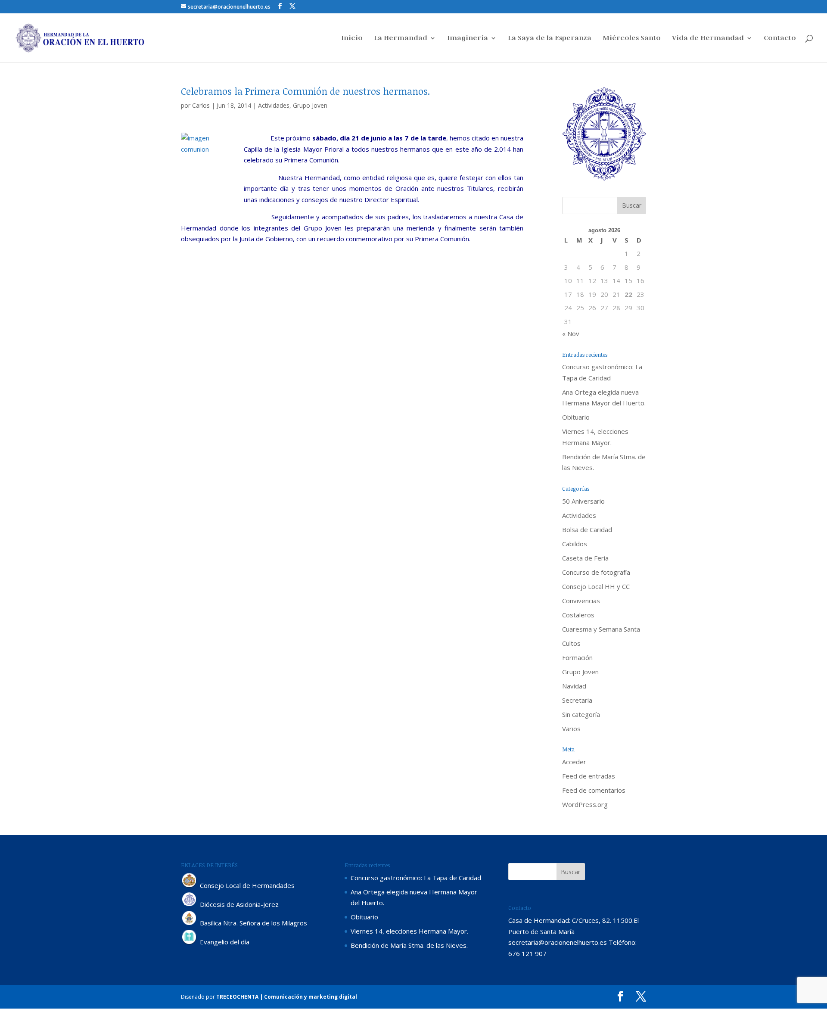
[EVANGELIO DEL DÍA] (189, 942)
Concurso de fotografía (596, 572)
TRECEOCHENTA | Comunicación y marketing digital (286, 996)
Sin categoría (581, 714)
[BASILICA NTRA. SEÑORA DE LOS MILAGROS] (189, 923)
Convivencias (581, 600)
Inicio (352, 38)
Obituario (576, 417)
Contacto (780, 38)
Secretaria (577, 700)
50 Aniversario (583, 501)
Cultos (571, 643)
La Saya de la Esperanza (549, 38)
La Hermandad (400, 38)
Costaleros (578, 614)
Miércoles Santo (632, 38)
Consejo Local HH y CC (596, 586)
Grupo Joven (310, 105)
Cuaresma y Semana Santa (601, 629)
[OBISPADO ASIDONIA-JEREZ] (189, 904)
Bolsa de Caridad (587, 529)
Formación (577, 657)
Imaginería (467, 38)
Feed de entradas (588, 776)
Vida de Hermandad (708, 38)
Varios (571, 728)
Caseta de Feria (585, 558)
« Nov (570, 333)
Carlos (201, 105)
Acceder (574, 761)
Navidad (574, 686)
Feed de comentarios (593, 790)
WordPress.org (585, 804)
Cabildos (574, 543)
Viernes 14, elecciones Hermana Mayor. (409, 931)
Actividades (273, 105)
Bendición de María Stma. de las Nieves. (409, 945)
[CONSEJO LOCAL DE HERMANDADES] (189, 885)
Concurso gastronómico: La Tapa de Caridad (416, 877)
